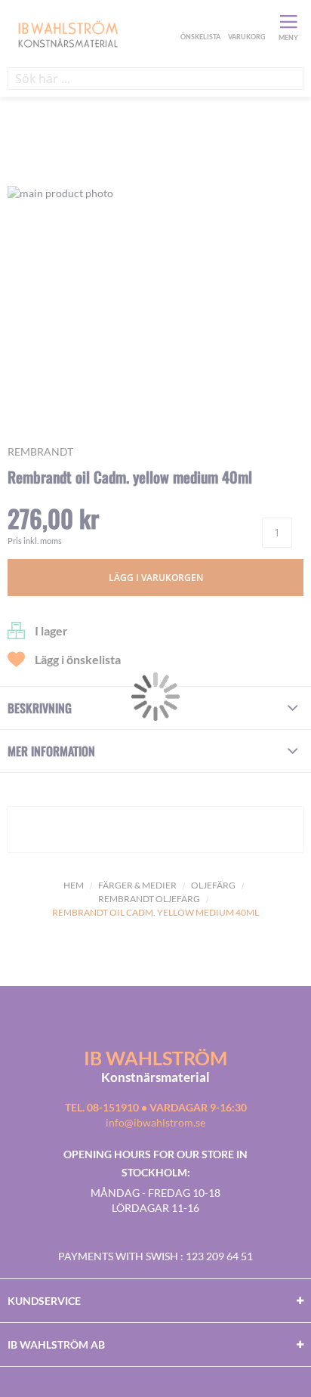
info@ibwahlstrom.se (155, 1122)
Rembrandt (40, 451)
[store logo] (92, 33)
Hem (73, 885)
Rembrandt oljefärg (149, 898)
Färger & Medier (137, 885)
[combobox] (155, 78)
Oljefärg (213, 885)
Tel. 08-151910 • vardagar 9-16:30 (156, 1107)
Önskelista (198, 21)
